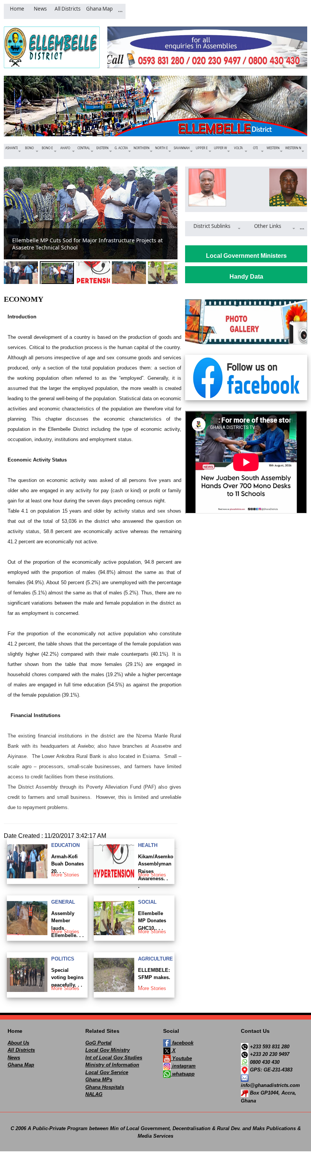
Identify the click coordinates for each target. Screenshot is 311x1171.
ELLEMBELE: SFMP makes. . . (154, 977)
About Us (18, 1043)
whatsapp (183, 1074)
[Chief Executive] (206, 187)
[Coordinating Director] (286, 187)
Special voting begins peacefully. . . (67, 977)
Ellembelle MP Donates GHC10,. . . (152, 921)
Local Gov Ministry (107, 1050)
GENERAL (63, 902)
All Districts (21, 1050)
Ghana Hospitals (104, 1087)
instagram (183, 1066)
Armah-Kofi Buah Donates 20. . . (67, 864)
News (14, 1057)
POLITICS (62, 959)
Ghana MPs (98, 1079)
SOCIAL (147, 902)
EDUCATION (65, 845)
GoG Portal (98, 1043)
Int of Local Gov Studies (113, 1057)
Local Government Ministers (246, 256)
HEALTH (147, 845)
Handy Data (246, 276)
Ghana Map (21, 1065)
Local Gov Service (106, 1072)
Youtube (181, 1058)
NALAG (93, 1094)
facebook (182, 1043)
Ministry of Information (112, 1065)
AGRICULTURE (155, 959)
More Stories (65, 875)
